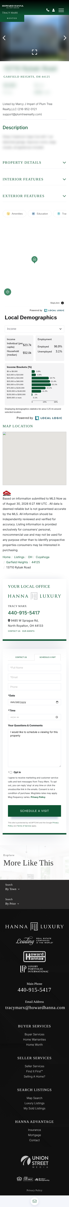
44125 (35, 562)
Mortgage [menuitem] (34, 1135)
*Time (11, 710)
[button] (6, 38)
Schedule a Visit (47, 657)
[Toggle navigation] (61, 10)
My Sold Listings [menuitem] (34, 1108)
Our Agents (28, 631)
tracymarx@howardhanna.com (34, 1005)
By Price (10, 903)
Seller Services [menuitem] (34, 1066)
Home (7, 557)
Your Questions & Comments (25, 725)
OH (30, 557)
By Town (10, 889)
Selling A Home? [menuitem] (34, 1076)
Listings (19, 557)
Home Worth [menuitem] (34, 1044)
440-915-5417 (49, 10)
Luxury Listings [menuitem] (35, 1103)
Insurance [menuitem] (34, 1130)
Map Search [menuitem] (34, 1098)
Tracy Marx (10, 13)
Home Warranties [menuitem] (34, 1039)
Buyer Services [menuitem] (34, 1034)
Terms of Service (24, 826)
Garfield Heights (17, 562)
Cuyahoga (42, 557)
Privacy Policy (38, 797)
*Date (11, 695)
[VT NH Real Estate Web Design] (34, 1162)
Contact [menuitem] (34, 1140)
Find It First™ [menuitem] (34, 1071)
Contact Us (14, 631)
